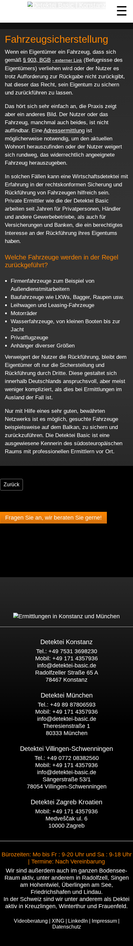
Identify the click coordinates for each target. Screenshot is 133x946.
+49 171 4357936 (75, 658)
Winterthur (72, 906)
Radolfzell (94, 877)
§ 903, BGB (37, 60)
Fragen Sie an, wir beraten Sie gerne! (53, 517)
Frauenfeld (112, 906)
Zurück (11, 484)
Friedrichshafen (51, 892)
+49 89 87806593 (73, 704)
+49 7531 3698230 (72, 651)
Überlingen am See (86, 885)
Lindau (92, 892)
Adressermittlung (64, 130)
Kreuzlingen (40, 906)
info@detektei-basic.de (66, 665)
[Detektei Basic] (66, 616)
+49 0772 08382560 (73, 758)
